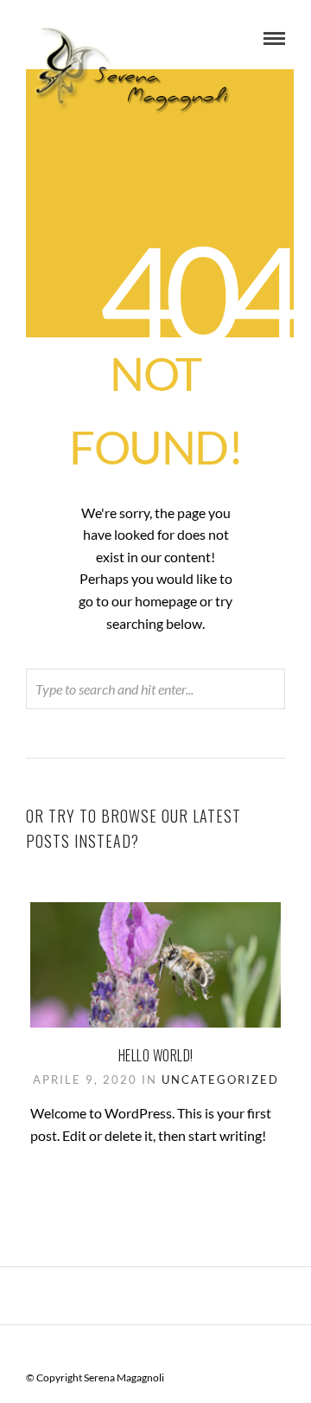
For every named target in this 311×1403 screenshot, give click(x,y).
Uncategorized (220, 1079)
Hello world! (156, 1055)
